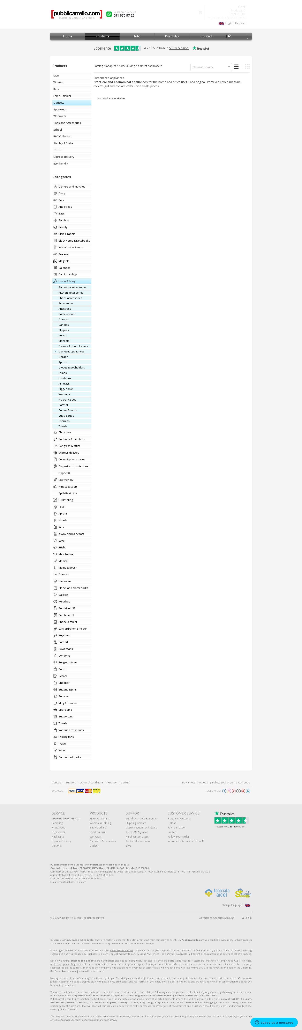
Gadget (94, 845)
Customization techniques (141, 827)
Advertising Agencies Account (216, 918)
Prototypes (58, 827)
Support (71, 782)
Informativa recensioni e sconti (186, 841)
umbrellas (55, 964)
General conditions (92, 782)
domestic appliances (150, 66)
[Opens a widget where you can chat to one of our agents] (274, 1023)
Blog (128, 845)
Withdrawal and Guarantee (141, 818)
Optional (57, 845)
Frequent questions (179, 818)
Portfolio (172, 36)
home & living (127, 66)
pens (66, 964)
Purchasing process (137, 836)
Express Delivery (61, 841)
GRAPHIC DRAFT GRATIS (66, 818)
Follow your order (223, 782)
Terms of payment (137, 832)
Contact (206, 36)
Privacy (112, 782)
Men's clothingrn (99, 818)
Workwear (96, 836)
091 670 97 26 (123, 15)
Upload (203, 782)
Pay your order (177, 827)
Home (67, 36)
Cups (237, 960)
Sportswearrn (98, 832)
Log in (248, 918)
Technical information (138, 841)
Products (102, 36)
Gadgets (111, 66)
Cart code (244, 782)
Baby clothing (98, 827)
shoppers (75, 964)
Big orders (58, 832)
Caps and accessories (103, 841)
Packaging (58, 836)
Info (137, 36)
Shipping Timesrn (136, 823)
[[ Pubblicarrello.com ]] (76, 16)
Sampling (57, 823)
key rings (246, 960)
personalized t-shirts (121, 950)
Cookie (125, 782)
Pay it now (188, 782)
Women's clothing (100, 823)
